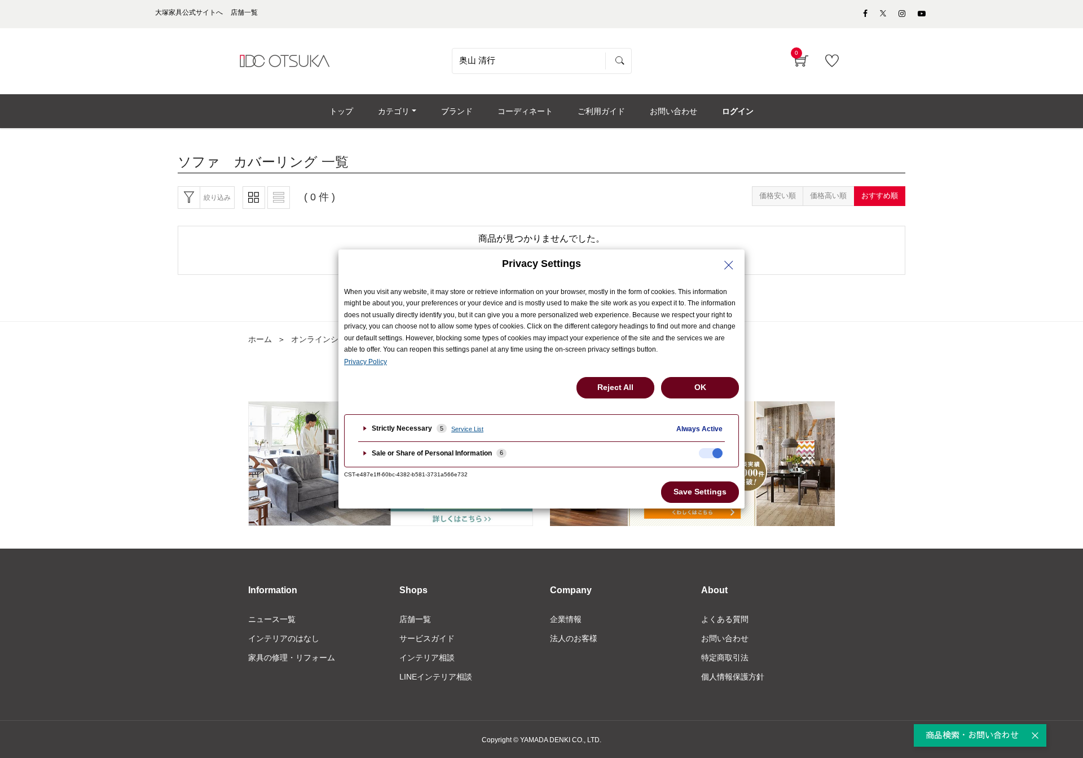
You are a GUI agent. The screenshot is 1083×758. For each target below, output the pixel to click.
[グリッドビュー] (254, 197)
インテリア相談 (427, 657)
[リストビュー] (278, 197)
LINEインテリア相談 (435, 676)
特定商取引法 (725, 657)
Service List (467, 429)
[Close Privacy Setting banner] (728, 265)
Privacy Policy (365, 362)
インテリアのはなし (283, 638)
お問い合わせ (725, 638)
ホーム (260, 339)
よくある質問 (725, 619)
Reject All (615, 387)
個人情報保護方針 (732, 676)
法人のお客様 (573, 638)
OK (700, 387)
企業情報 (566, 619)
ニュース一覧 (272, 619)
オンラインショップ (326, 339)
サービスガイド (427, 638)
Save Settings (700, 491)
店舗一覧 (415, 619)
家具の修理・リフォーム (291, 657)
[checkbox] (711, 453)
